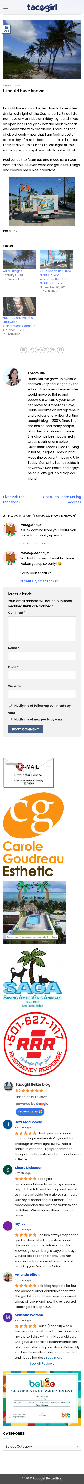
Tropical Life (11, 85)
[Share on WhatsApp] (23, 350)
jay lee (20, 1223)
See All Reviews (42, 1363)
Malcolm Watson (29, 1315)
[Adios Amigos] (19, 259)
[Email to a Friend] (45, 350)
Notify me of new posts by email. (39, 719)
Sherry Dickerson (28, 1167)
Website (14, 686)
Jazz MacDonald (28, 1122)
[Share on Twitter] (38, 350)
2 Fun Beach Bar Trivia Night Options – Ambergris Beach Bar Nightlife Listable (55, 277)
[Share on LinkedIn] (60, 350)
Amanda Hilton (27, 1274)
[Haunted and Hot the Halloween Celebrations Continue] (19, 306)
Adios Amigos (12, 271)
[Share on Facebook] (31, 350)
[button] (5, 7)
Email (13, 667)
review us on (28, 1111)
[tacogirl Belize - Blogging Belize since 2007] (42, 7)
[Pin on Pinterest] (53, 350)
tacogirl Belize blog (33, 1084)
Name (13, 648)
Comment (17, 613)
